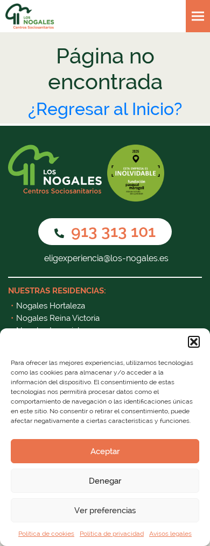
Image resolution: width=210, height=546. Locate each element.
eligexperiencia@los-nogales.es (105, 258)
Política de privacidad (112, 533)
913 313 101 (111, 231)
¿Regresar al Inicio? (105, 109)
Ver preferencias (105, 510)
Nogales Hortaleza (50, 306)
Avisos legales (170, 533)
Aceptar (105, 451)
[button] (193, 341)
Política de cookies (46, 533)
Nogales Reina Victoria (58, 318)
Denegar (105, 481)
